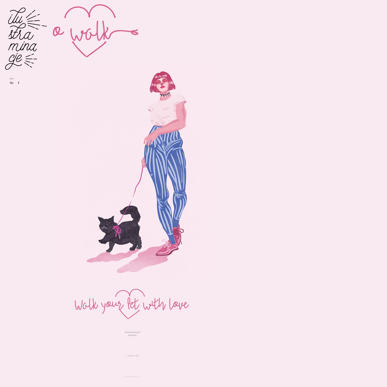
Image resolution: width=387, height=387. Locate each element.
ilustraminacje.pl (132, 332)
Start (12, 78)
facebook (132, 335)
